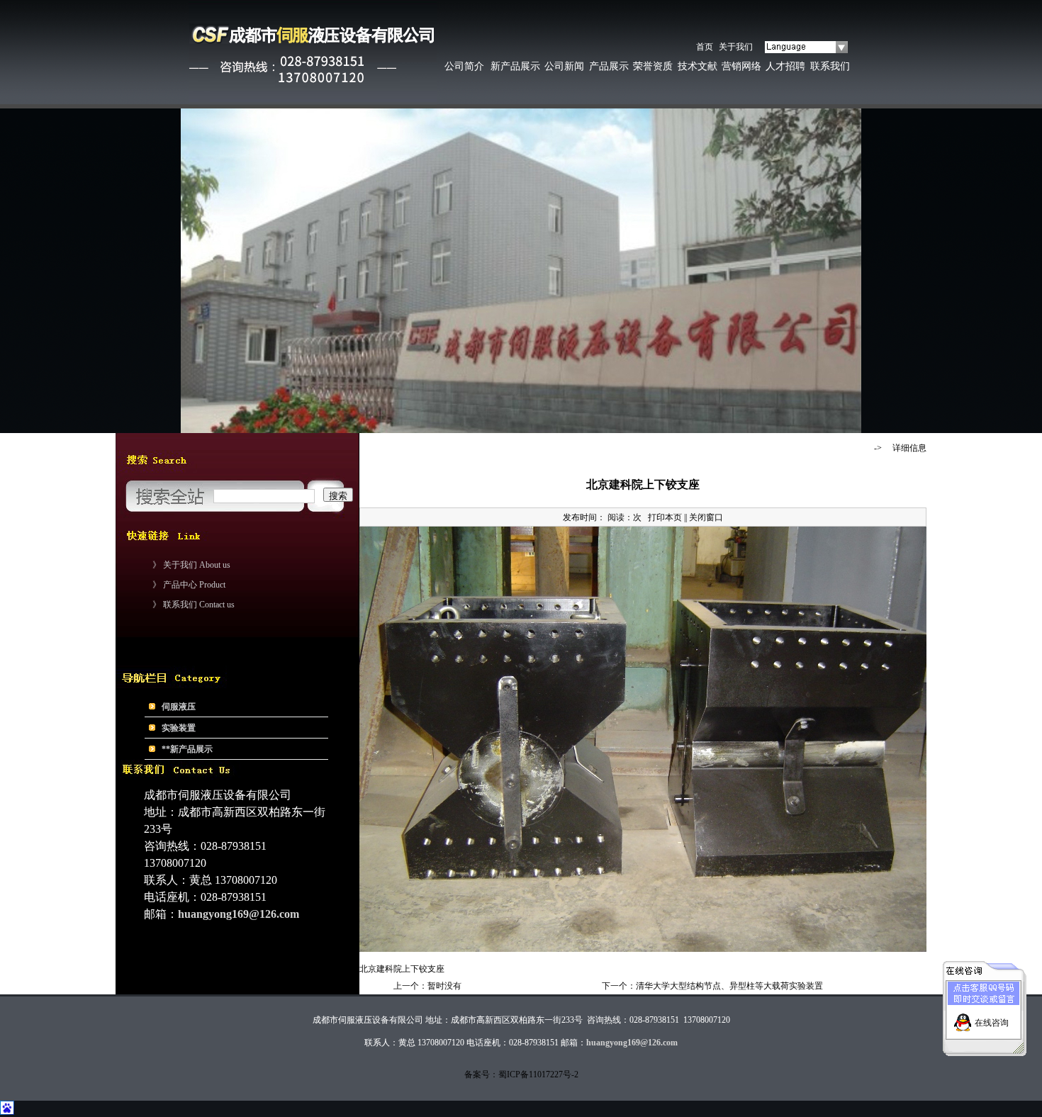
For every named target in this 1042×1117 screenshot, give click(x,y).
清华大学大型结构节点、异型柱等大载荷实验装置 (729, 986)
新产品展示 (515, 66)
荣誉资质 (653, 66)
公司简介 (464, 66)
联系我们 (830, 66)
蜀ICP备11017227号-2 (538, 1074)
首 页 (848, 448)
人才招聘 (785, 66)
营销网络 (741, 66)
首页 (704, 47)
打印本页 (665, 517)
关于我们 (736, 47)
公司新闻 (564, 66)
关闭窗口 (706, 517)
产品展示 (609, 66)
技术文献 (697, 66)
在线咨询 (992, 1023)
